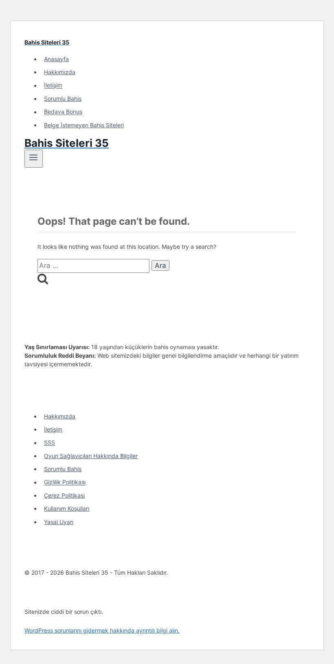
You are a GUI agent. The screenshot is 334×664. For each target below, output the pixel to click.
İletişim (53, 85)
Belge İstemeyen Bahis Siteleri (84, 125)
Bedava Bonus (63, 111)
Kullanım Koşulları (66, 508)
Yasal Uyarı (58, 521)
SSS (49, 442)
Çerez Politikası (64, 495)
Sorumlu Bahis (62, 98)
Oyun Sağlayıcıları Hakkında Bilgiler (91, 455)
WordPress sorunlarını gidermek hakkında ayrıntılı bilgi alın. (102, 630)
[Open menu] (33, 159)
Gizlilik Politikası (65, 482)
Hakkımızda (59, 72)
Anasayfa (56, 58)
